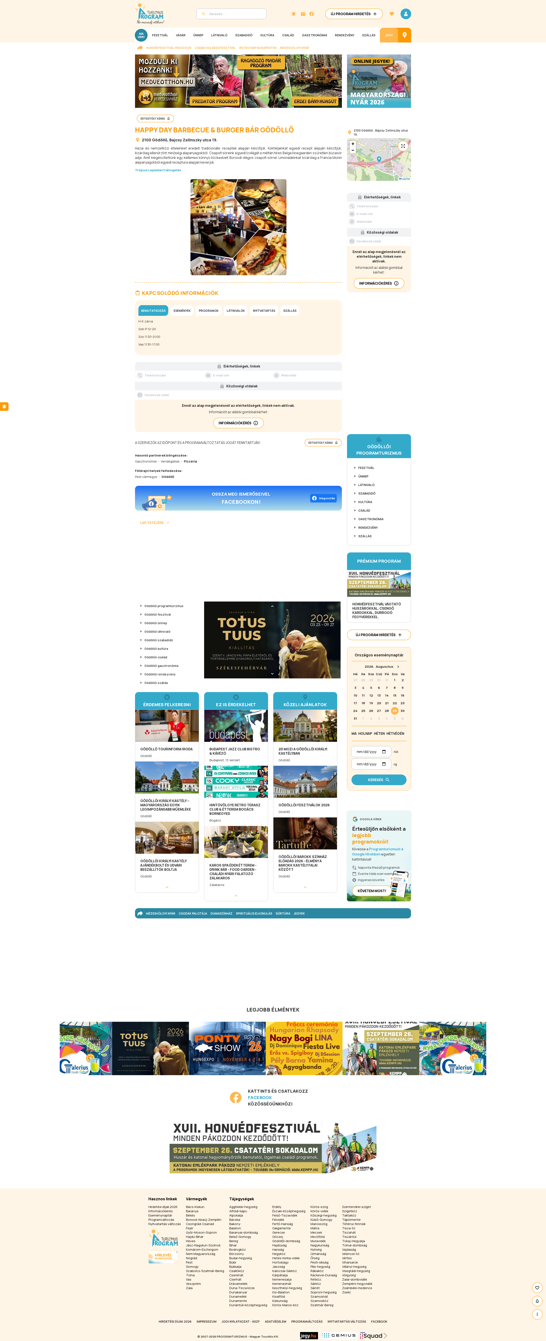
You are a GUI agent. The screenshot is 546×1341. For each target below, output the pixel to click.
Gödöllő (159, 139)
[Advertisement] (238, 565)
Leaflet (406, 179)
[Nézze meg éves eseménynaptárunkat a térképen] (404, 35)
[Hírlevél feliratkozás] (293, 13)
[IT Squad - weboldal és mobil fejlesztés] (373, 1335)
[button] (379, 159)
